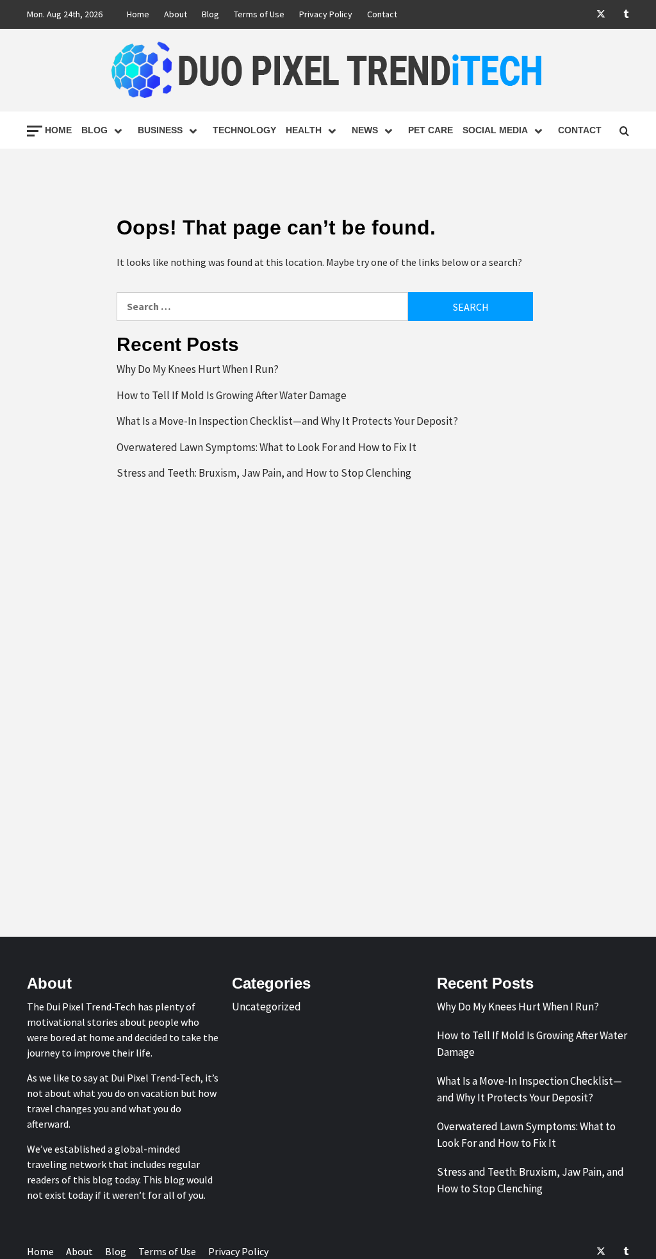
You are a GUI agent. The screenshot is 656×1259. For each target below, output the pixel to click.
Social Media (495, 130)
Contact (382, 14)
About (175, 14)
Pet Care (430, 130)
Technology (244, 130)
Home (138, 14)
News (365, 130)
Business (160, 130)
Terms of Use (259, 14)
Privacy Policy (325, 14)
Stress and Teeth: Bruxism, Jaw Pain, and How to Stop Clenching (264, 473)
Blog (210, 14)
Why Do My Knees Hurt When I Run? (198, 369)
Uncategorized (266, 1007)
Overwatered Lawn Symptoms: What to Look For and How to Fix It (266, 447)
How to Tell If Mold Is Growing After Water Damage (232, 395)
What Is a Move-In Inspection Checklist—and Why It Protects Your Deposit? (287, 421)
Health (304, 130)
